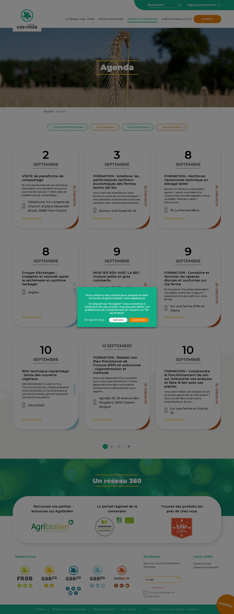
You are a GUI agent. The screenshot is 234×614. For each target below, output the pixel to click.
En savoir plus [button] (94, 319)
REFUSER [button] (118, 320)
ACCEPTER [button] (139, 320)
